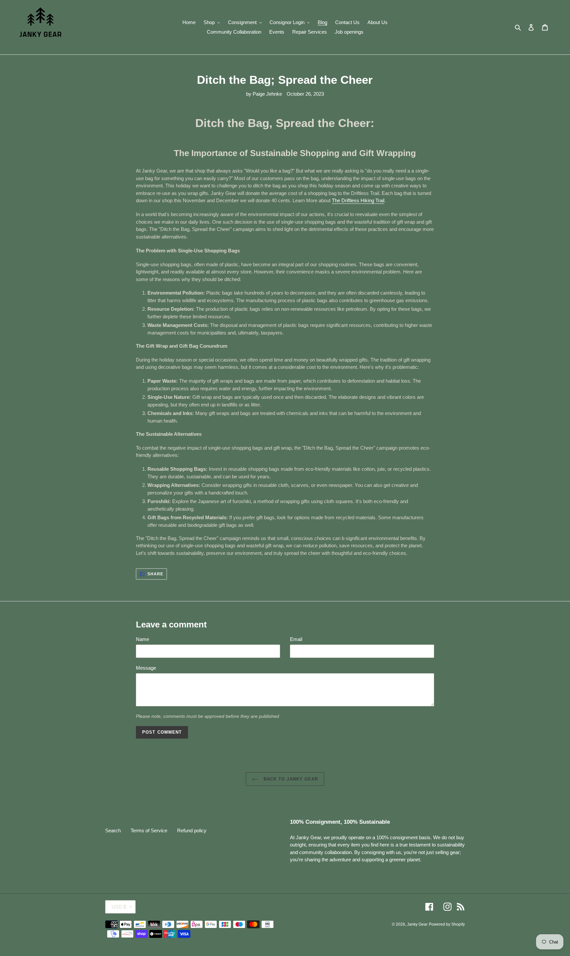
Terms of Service (149, 830)
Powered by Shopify (447, 924)
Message (146, 668)
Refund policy (191, 830)
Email (296, 639)
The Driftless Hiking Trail (358, 200)
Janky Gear (417, 924)
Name (142, 639)
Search (113, 830)
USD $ (118, 906)
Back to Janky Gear (290, 779)
